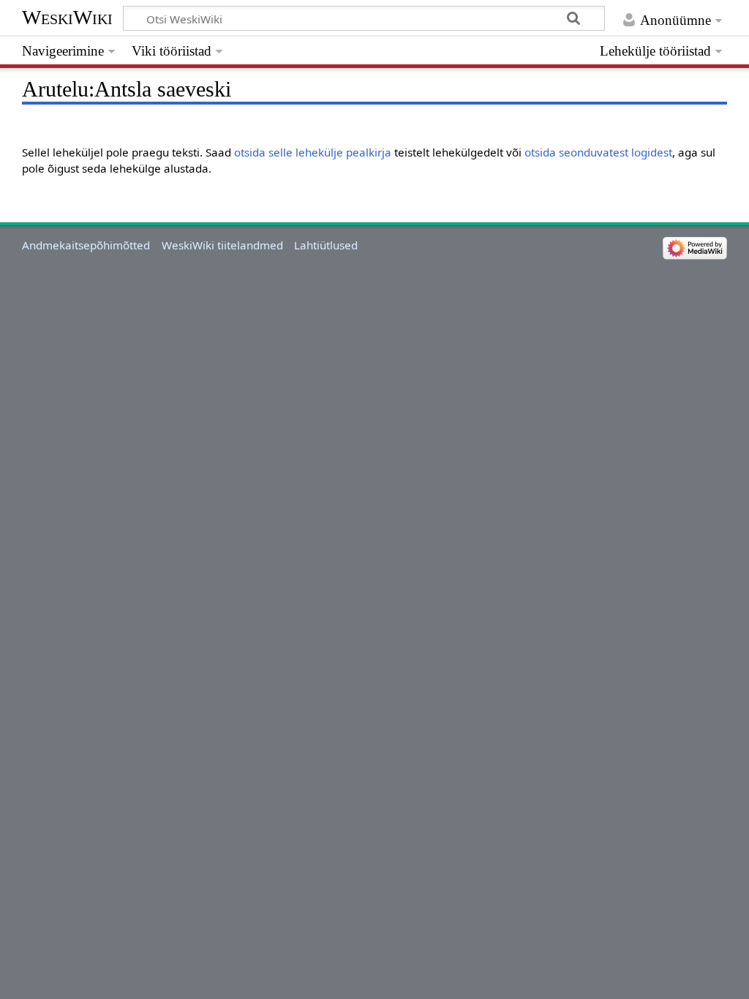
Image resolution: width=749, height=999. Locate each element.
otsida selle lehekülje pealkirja (312, 152)
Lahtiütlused (326, 245)
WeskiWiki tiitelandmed (222, 245)
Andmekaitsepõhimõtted (86, 245)
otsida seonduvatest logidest (598, 152)
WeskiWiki (67, 17)
